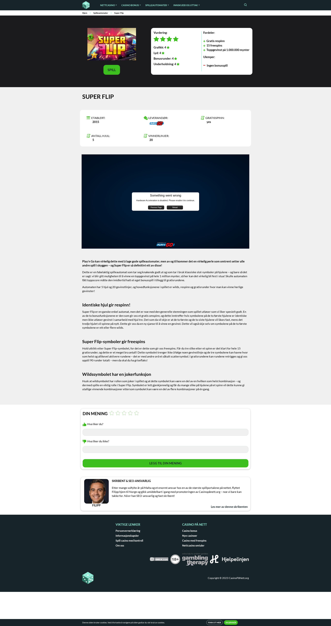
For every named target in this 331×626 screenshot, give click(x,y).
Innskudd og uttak (185, 5)
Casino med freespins (194, 540)
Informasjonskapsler (127, 535)
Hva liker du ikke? (98, 441)
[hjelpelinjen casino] (229, 560)
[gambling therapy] (195, 560)
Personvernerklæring (128, 530)
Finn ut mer (214, 622)
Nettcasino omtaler (193, 545)
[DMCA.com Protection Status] (159, 560)
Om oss (120, 545)
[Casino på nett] (88, 5)
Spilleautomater (156, 5)
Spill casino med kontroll (129, 540)
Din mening (95, 414)
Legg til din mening (165, 463)
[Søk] (245, 5)
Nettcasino (107, 5)
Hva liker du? (95, 424)
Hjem (84, 13)
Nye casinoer (189, 535)
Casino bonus (130, 5)
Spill (112, 70)
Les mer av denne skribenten (229, 506)
